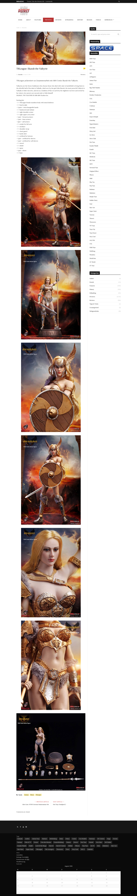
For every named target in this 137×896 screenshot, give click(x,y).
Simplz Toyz (93, 196)
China (67, 839)
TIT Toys (92, 226)
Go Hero (92, 135)
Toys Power (93, 233)
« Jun (18, 892)
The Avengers (49, 849)
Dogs (108, 839)
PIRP (91, 178)
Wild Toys (92, 247)
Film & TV (28, 842)
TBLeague (38, 795)
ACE (91, 66)
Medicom (92, 157)
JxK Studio (108, 842)
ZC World (92, 262)
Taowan (92, 215)
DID (91, 113)
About (28, 20)
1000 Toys (93, 58)
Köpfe (31, 846)
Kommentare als (22, 859)
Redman (92, 189)
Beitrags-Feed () (22, 857)
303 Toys (92, 62)
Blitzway (92, 91)
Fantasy (26, 795)
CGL (91, 98)
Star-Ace (92, 207)
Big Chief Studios (95, 88)
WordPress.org (20, 861)
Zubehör (90, 849)
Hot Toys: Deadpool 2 (59, 804)
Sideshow (92, 193)
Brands (89, 20)
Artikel (92, 278)
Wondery (92, 255)
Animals (19, 839)
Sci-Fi (92, 846)
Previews (48, 20)
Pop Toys (92, 186)
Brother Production (95, 95)
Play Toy (92, 182)
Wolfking (92, 251)
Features (37, 20)
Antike (27, 839)
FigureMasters (94, 124)
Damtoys (92, 109)
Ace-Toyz (92, 69)
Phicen (32, 795)
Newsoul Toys (94, 167)
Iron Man (99, 842)
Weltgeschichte (94, 311)
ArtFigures (93, 77)
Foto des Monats (46, 842)
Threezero (93, 222)
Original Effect (94, 171)
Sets (98, 846)
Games (68, 842)
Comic (74, 839)
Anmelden (19, 855)
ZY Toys (92, 265)
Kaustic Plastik (94, 146)
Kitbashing (69, 20)
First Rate (92, 127)
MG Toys (92, 160)
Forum (98, 20)
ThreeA (92, 218)
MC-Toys (92, 153)
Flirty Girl (92, 131)
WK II (83, 849)
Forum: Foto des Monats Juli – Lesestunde (39, 1)
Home (20, 20)
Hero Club (93, 138)
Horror (76, 842)
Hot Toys (92, 142)
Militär (70, 846)
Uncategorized (94, 307)
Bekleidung (53, 839)
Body (61, 839)
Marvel (51, 846)
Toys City (92, 229)
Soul (91, 204)
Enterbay (92, 120)
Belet (91, 84)
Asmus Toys (93, 80)
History (80, 20)
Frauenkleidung (58, 842)
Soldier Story (93, 200)
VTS (91, 244)
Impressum (108, 20)
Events (115, 839)
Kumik (92, 149)
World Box (93, 258)
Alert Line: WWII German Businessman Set (35, 804)
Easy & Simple (94, 117)
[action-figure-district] (24, 10)
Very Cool (92, 236)
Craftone (92, 106)
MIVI (91, 164)
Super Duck (93, 211)
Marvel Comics (60, 846)
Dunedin (20, 74)
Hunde (91, 842)
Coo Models (93, 102)
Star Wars (20, 849)
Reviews (58, 20)
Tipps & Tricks (94, 304)
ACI (91, 73)
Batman (44, 839)
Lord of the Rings (41, 846)
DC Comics (100, 839)
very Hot (92, 240)
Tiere (67, 849)
